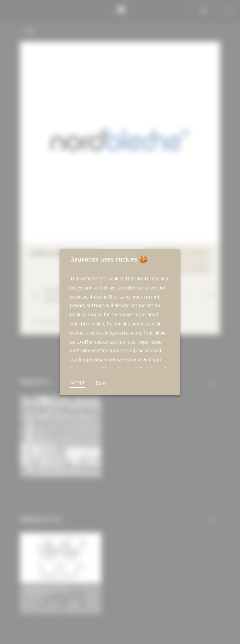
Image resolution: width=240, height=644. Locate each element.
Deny (101, 383)
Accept (77, 382)
